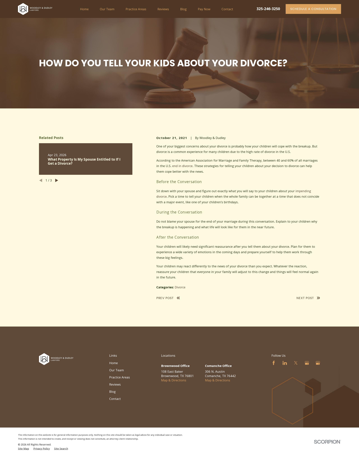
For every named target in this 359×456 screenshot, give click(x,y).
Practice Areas (119, 377)
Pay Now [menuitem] (204, 9)
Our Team (116, 370)
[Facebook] (273, 363)
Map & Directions (173, 380)
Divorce (180, 287)
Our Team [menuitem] (107, 9)
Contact (115, 399)
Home (113, 363)
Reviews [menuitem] (163, 9)
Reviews (115, 384)
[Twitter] (296, 363)
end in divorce (182, 166)
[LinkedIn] (285, 363)
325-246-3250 (268, 8)
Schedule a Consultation (313, 9)
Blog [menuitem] (183, 9)
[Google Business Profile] (307, 363)
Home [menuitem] (84, 9)
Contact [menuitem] (227, 9)
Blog (112, 391)
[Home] (35, 9)
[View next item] (56, 180)
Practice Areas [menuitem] (136, 9)
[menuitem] (23, 448)
